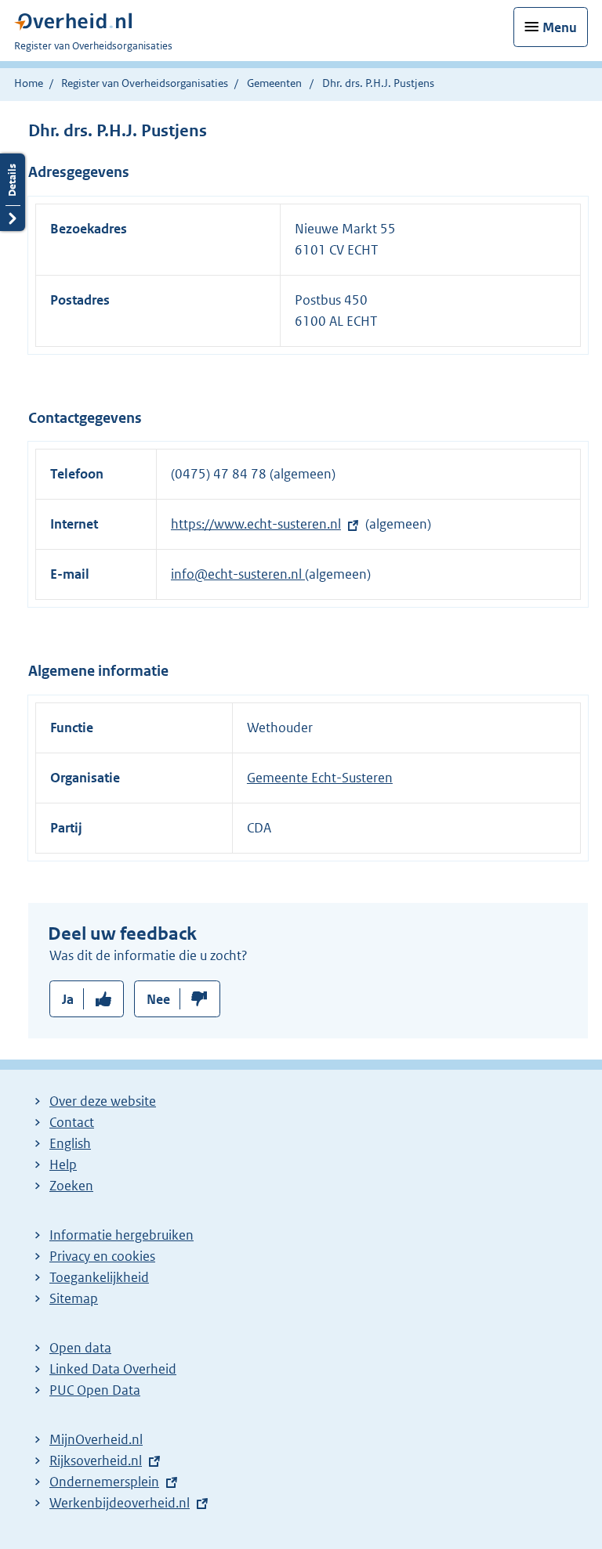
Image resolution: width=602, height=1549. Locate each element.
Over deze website (102, 1101)
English (70, 1143)
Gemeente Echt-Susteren (320, 777)
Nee (158, 999)
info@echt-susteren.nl (238, 574)
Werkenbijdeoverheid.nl (119, 1502)
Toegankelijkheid (99, 1277)
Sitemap (73, 1298)
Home (28, 83)
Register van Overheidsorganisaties (144, 83)
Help (63, 1164)
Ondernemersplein (104, 1481)
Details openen (12, 192)
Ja (68, 999)
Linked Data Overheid (112, 1368)
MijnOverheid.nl (96, 1439)
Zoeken (71, 1185)
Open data (80, 1347)
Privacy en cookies (102, 1256)
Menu (559, 27)
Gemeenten (274, 83)
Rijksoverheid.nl (95, 1460)
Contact (71, 1122)
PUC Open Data (94, 1390)
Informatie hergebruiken (121, 1235)
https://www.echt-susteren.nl (256, 524)
